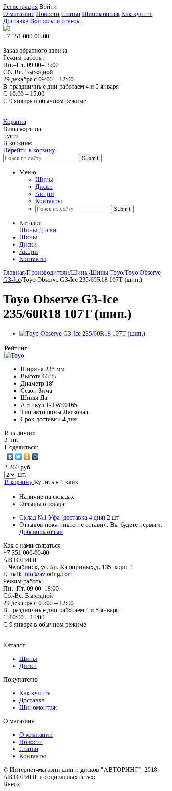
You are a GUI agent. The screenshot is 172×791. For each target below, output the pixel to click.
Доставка (15, 21)
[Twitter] (18, 456)
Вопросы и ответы (55, 21)
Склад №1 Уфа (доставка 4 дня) (62, 517)
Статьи (70, 13)
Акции (44, 193)
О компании (36, 734)
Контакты (48, 201)
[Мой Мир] (35, 456)
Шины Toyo (106, 272)
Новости (48, 13)
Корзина (14, 121)
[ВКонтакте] (10, 456)
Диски (44, 186)
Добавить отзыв (41, 531)
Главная (14, 272)
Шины (44, 179)
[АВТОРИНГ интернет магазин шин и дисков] (6, 29)
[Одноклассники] (27, 456)
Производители (47, 272)
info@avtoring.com (47, 574)
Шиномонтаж (101, 13)
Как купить (136, 13)
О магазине (18, 13)
